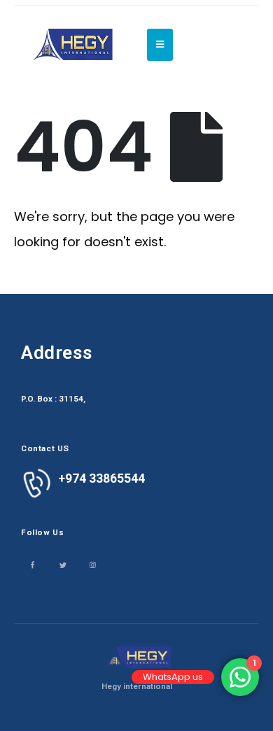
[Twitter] (62, 564)
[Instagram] (92, 564)
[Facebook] (32, 564)
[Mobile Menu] (160, 45)
